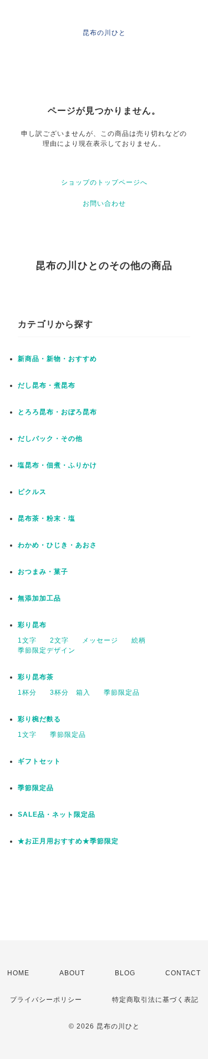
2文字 (59, 640)
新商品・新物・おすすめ (57, 359)
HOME (18, 973)
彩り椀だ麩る (39, 719)
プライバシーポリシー (46, 1000)
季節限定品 (122, 692)
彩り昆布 (32, 625)
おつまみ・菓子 (43, 572)
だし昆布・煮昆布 (46, 385)
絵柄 (138, 640)
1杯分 (27, 692)
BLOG (125, 973)
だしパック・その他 (50, 438)
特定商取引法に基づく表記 (155, 1000)
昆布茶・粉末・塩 (46, 518)
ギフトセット (39, 761)
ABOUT (72, 973)
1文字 (27, 640)
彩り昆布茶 (36, 677)
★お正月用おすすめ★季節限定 (68, 841)
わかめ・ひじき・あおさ (57, 545)
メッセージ (100, 640)
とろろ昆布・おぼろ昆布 (57, 412)
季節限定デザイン (46, 650)
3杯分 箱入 (70, 692)
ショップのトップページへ (104, 182)
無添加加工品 (39, 598)
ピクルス (32, 492)
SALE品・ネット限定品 (56, 814)
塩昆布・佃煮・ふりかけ (57, 465)
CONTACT (183, 973)
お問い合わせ (104, 203)
